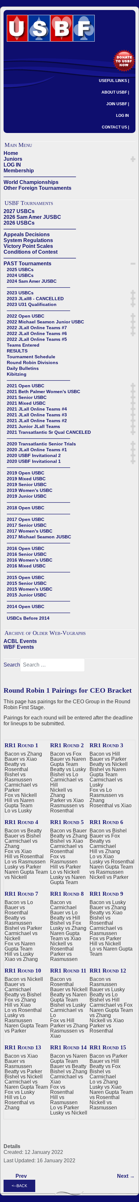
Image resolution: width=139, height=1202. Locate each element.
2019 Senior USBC (27, 484)
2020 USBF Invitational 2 (34, 455)
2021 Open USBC (25, 385)
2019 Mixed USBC (26, 478)
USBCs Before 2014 (28, 618)
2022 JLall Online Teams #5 (37, 339)
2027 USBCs (19, 211)
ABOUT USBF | (115, 92)
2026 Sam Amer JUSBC (32, 217)
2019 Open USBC (25, 472)
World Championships (31, 182)
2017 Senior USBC (27, 525)
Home (11, 153)
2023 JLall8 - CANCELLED (35, 298)
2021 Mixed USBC (26, 403)
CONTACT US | (115, 127)
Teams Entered (23, 345)
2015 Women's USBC (29, 589)
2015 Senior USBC (27, 583)
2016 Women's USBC (29, 560)
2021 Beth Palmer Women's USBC (43, 391)
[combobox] (52, 665)
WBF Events (19, 647)
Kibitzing (17, 374)
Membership (19, 170)
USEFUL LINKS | (114, 80)
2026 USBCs (19, 223)
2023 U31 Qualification (32, 304)
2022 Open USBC (25, 316)
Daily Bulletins (23, 368)
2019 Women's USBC (29, 490)
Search (12, 664)
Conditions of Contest (31, 252)
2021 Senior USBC (27, 397)
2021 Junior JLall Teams (33, 426)
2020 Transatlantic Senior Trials (41, 443)
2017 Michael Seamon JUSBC (39, 536)
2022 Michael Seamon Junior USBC (45, 321)
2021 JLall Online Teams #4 (37, 409)
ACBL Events (20, 641)
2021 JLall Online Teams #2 (37, 420)
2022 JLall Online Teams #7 (37, 327)
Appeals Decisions (27, 234)
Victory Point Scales (28, 246)
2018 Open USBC (25, 507)
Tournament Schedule (31, 356)
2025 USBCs (20, 269)
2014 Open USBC (25, 606)
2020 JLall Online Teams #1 (37, 449)
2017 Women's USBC (29, 531)
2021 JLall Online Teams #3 (37, 414)
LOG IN (122, 115)
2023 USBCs (20, 292)
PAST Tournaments (27, 263)
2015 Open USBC (25, 577)
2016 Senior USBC (27, 554)
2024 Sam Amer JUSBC (32, 281)
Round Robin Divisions (32, 362)
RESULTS (17, 350)
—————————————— (40, 176)
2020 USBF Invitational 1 (34, 461)
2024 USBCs (20, 275)
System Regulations (28, 240)
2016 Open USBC (25, 548)
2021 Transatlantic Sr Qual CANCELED (49, 432)
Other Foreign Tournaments (37, 188)
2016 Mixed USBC (26, 565)
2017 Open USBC (25, 519)
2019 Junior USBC (27, 496)
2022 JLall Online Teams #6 (37, 333)
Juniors (13, 159)
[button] (133, 159)
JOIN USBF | (117, 104)
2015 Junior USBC (27, 594)
